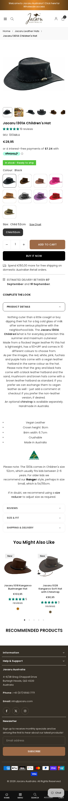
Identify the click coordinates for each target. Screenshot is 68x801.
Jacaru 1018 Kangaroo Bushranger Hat (18, 587)
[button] (11, 129)
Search (35, 797)
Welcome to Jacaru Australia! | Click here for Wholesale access (34, 5)
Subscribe (34, 751)
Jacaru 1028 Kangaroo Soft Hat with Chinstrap (50, 589)
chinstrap (26, 402)
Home (6, 31)
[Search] (12, 19)
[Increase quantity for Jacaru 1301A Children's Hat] (24, 244)
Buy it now (34, 256)
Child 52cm (13, 232)
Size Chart (35, 224)
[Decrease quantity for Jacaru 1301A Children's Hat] (7, 244)
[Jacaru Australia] (34, 18)
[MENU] (5, 19)
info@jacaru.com (22, 701)
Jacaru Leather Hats (27, 31)
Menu (20, 797)
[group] (34, 74)
